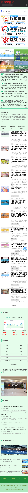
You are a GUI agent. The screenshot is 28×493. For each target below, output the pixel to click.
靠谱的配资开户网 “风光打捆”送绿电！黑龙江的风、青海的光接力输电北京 (19, 214)
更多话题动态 (14, 364)
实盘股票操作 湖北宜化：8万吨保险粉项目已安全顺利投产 (19, 161)
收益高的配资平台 (14, 299)
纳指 (7, 357)
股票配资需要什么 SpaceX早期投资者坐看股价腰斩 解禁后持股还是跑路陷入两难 (19, 259)
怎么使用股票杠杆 (14, 196)
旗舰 (7, 345)
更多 (25, 11)
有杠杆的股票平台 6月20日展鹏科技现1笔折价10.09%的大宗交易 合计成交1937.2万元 (10, 460)
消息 (7, 354)
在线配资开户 (14, 478)
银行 (21, 348)
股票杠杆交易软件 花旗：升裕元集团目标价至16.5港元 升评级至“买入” (14, 455)
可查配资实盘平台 (24, 479)
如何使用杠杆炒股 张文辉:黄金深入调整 (16, 74)
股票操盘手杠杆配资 (15, 284)
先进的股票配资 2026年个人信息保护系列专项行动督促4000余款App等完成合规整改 (19, 175)
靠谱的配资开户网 (14, 223)
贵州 (12, 210)
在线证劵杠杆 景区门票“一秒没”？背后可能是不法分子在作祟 (19, 229)
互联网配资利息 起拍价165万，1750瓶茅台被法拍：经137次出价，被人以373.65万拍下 (10, 466)
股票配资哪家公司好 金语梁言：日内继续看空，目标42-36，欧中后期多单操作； (11, 472)
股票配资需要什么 (14, 268)
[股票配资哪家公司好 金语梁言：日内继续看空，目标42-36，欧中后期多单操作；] (25, 472)
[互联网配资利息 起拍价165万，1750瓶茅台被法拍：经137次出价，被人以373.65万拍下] (25, 466)
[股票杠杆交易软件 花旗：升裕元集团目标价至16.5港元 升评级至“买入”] (14, 449)
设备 (12, 144)
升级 (21, 354)
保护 (12, 184)
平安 (7, 348)
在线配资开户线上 (14, 253)
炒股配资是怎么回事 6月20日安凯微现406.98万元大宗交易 (7, 60)
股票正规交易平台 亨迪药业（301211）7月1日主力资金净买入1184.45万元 (21, 60)
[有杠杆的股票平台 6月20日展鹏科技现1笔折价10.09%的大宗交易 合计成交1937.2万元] (25, 461)
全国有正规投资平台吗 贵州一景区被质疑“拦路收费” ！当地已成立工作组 (19, 201)
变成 (12, 157)
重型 (7, 351)
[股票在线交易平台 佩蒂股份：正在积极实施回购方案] (7, 67)
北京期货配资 (7, 360)
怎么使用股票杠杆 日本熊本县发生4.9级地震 (19, 188)
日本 (21, 351)
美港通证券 (5, 478)
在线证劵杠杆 (13, 238)
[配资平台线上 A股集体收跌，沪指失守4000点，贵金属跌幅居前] (21, 67)
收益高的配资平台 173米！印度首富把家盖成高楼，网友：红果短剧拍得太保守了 (18, 290)
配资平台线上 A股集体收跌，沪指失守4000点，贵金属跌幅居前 (21, 71)
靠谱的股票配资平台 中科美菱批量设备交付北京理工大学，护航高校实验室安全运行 (19, 134)
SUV (21, 345)
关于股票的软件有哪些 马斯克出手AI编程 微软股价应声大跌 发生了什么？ (19, 148)
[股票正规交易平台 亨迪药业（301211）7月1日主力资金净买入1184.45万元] (21, 55)
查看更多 (14, 305)
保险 (12, 170)
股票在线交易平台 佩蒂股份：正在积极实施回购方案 (7, 71)
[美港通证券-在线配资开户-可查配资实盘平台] (8, 2)
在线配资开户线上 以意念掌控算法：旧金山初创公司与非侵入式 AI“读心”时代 (19, 244)
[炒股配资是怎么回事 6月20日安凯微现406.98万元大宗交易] (7, 55)
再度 (21, 360)
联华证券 (17, 489)
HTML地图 (14, 487)
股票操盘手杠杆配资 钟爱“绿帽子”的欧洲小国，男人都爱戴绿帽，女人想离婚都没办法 (19, 275)
